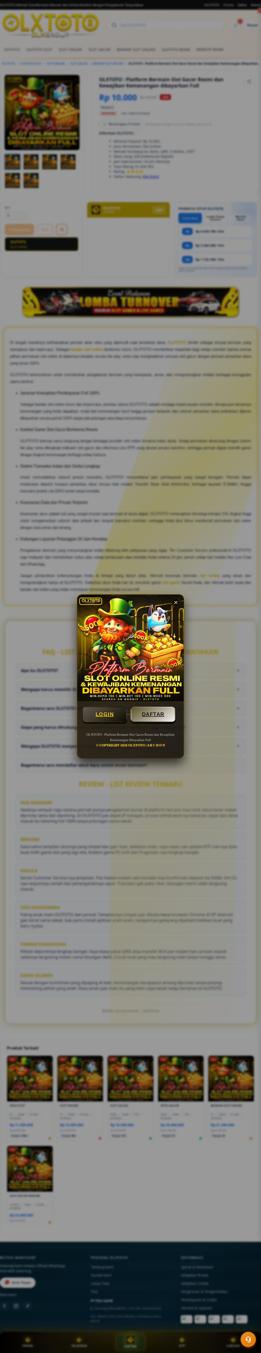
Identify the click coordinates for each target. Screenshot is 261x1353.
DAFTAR (153, 714)
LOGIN (105, 714)
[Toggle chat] (248, 1339)
